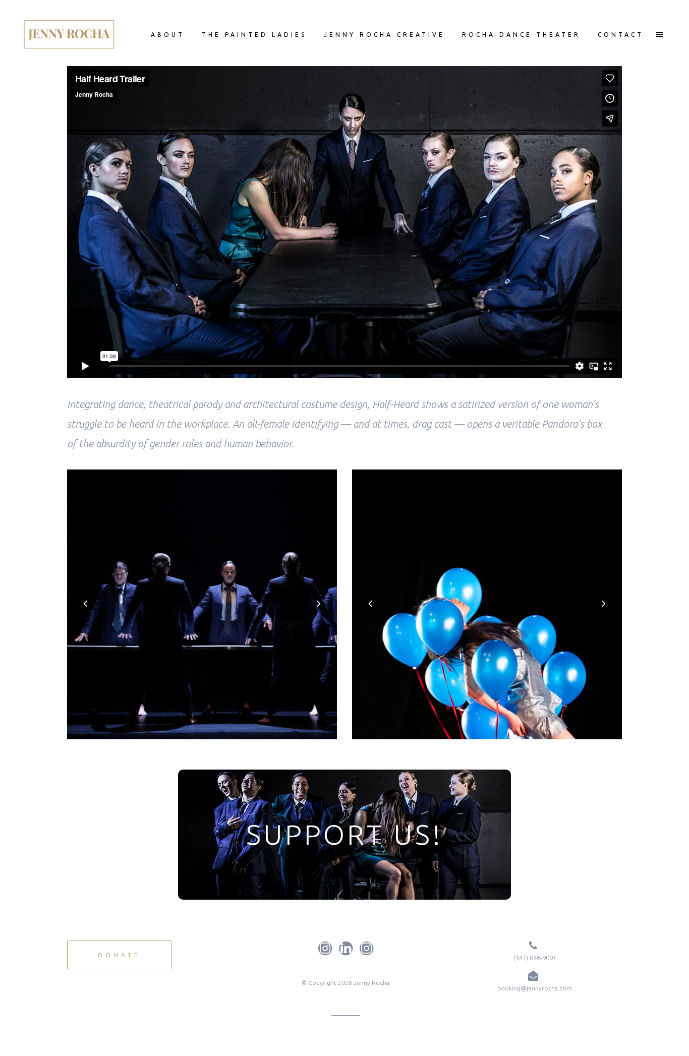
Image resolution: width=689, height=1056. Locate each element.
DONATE (119, 955)
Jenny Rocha (371, 982)
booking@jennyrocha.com (534, 988)
